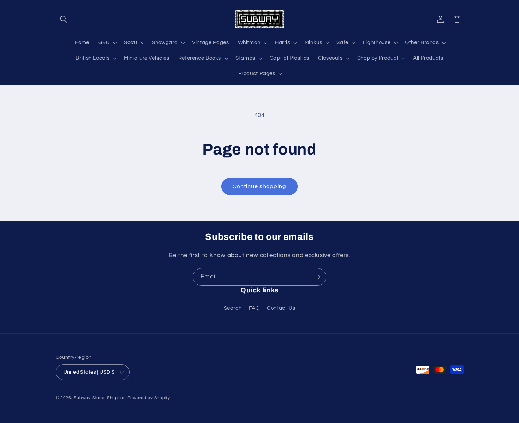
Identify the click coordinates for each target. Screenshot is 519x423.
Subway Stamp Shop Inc (100, 398)
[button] (64, 19)
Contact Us (281, 308)
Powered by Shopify (148, 398)
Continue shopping (260, 186)
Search (233, 308)
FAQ (254, 308)
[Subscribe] (318, 276)
